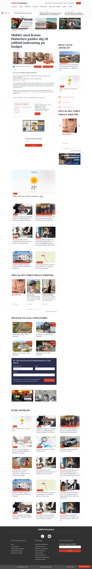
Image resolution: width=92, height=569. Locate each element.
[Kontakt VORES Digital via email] (49, 536)
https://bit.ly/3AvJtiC (20, 80)
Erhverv (27, 6)
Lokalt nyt (43, 6)
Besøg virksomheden (48, 66)
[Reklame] (22, 23)
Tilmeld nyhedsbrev (84, 566)
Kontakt (38, 113)
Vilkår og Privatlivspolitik (17, 548)
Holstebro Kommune (40, 555)
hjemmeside (42, 97)
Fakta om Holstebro (40, 551)
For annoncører (15, 546)
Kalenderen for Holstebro (41, 548)
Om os (12, 544)
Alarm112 (14, 6)
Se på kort (16, 112)
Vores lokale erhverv (40, 546)
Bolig (21, 6)
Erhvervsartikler (39, 553)
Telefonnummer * (17, 366)
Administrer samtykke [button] (16, 553)
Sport (64, 6)
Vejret (70, 6)
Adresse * (15, 372)
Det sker (35, 6)
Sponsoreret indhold (40, 559)
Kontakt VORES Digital (16, 551)
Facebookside (33, 92)
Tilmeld (78, 3)
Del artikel (37, 66)
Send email (17, 110)
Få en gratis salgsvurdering (42, 557)
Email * (37, 366)
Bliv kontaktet (49, 380)
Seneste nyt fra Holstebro (41, 544)
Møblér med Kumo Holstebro (21, 103)
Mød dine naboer (54, 6)
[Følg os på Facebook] (42, 536)
